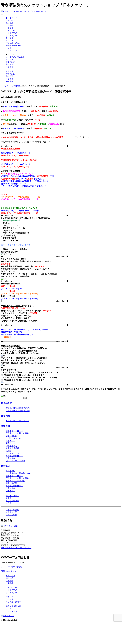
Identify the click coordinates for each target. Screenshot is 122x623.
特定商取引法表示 (13, 43)
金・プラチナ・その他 (15, 461)
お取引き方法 (11, 33)
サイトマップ (11, 50)
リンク (8, 48)
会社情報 (9, 38)
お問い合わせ (11, 587)
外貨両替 (9, 81)
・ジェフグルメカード (10, 240)
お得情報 (9, 28)
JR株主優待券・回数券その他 (18, 473)
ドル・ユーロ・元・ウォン (17, 421)
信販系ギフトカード (14, 431)
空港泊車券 (10, 458)
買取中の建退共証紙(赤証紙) (18, 408)
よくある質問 (11, 35)
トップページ (11, 18)
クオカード (10, 441)
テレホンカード (12, 453)
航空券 (8, 498)
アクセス (9, 40)
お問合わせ (10, 30)
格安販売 (9, 25)
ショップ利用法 (12, 510)
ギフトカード (16, 306)
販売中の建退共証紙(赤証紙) (18, 411)
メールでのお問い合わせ (11, 567)
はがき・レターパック (15, 438)
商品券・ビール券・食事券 (17, 433)
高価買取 (9, 23)
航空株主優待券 (12, 448)
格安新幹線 (10, 471)
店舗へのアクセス (8, 571)
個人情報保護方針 (13, 45)
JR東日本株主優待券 (11, 284)
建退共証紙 (10, 21)
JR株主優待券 (11, 446)
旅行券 (8, 451)
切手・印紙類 (11, 436)
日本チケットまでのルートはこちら (16, 548)
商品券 (6, 306)
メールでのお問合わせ (15, 57)
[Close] (2, 14)
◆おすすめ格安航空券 (10, 346)
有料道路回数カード (14, 456)
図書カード (10, 443)
